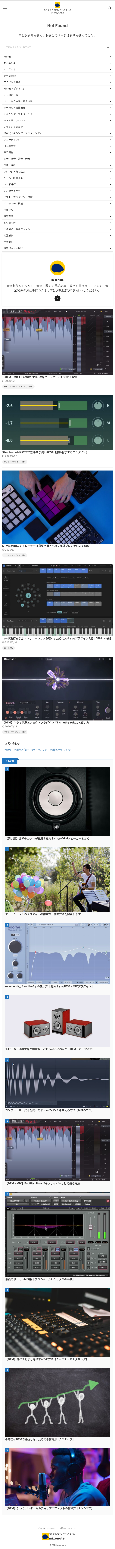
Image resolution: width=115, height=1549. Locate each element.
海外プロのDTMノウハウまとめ (62, 1534)
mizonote (57, 13)
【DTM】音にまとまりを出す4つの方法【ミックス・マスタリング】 (46, 1359)
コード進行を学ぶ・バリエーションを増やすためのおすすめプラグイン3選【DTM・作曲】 (57, 638)
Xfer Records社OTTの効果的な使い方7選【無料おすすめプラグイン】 (45, 452)
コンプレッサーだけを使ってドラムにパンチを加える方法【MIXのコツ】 (49, 1110)
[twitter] (57, 298)
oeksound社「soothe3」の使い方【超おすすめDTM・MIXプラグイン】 (49, 986)
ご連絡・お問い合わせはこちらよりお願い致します (36, 750)
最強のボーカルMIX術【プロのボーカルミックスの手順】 (40, 1279)
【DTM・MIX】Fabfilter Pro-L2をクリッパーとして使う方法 (39, 377)
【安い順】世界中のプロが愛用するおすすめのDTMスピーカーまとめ (47, 838)
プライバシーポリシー (47, 1528)
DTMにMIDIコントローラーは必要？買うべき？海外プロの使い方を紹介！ (47, 545)
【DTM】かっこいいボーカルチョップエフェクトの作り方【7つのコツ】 (49, 1508)
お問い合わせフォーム (68, 1528)
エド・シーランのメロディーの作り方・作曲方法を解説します (43, 914)
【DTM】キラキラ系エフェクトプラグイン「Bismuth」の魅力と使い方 (45, 722)
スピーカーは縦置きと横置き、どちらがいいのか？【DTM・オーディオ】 (50, 1049)
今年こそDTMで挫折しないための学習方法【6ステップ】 (40, 1439)
